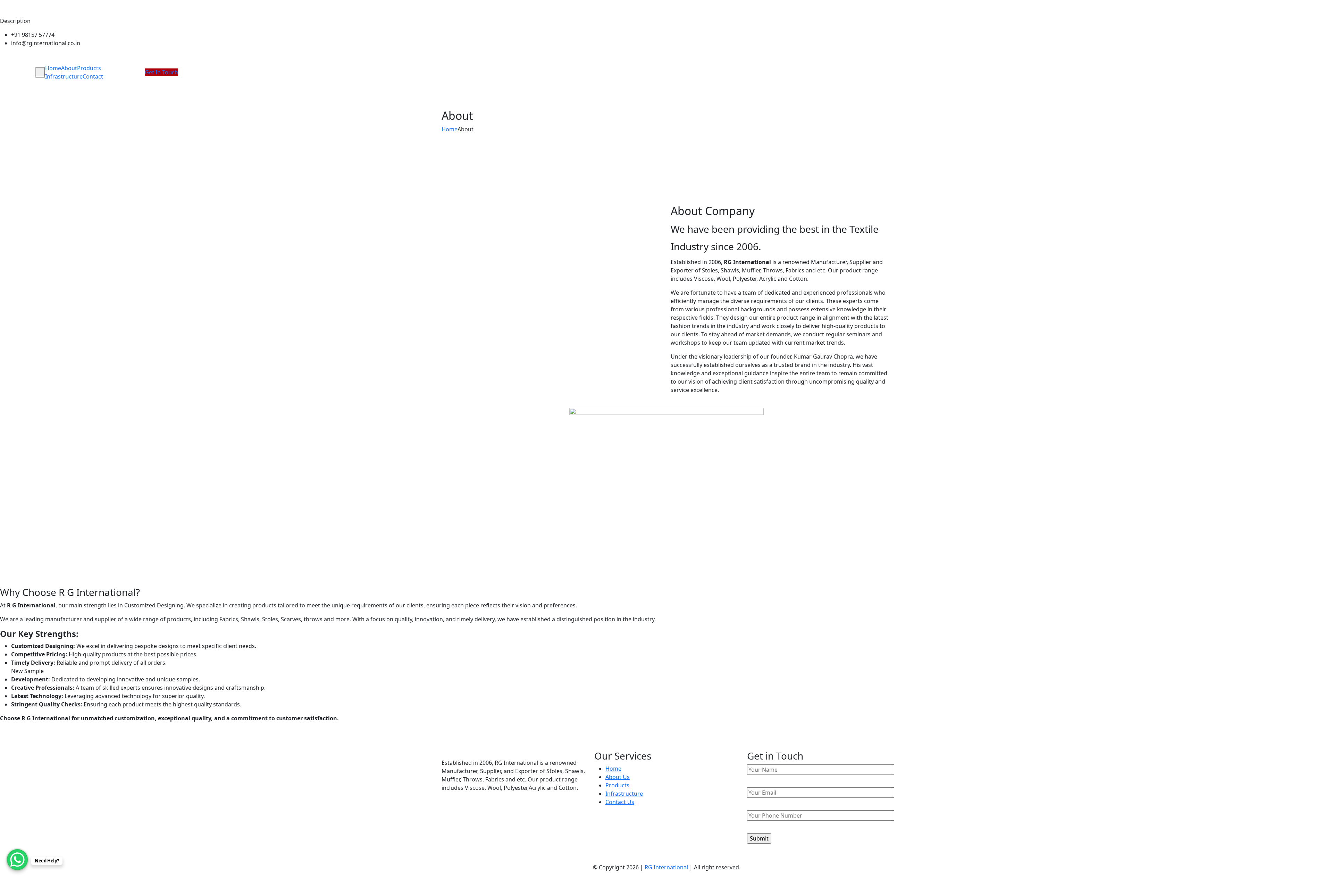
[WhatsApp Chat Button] (17, 859)
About (69, 68)
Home (53, 68)
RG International (666, 867)
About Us (617, 777)
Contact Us (619, 802)
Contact (93, 76)
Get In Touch (161, 72)
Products (89, 68)
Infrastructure (64, 76)
